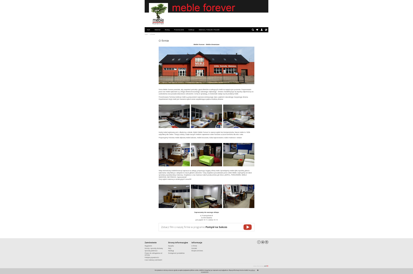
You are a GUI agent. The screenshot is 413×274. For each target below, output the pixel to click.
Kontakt (194, 248)
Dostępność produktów (176, 253)
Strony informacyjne (178, 242)
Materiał (157, 30)
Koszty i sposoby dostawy (154, 248)
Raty (169, 248)
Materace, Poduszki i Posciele (209, 30)
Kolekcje (191, 30)
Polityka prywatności (152, 257)
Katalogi (171, 251)
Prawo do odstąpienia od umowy (153, 254)
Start (148, 30)
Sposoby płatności (151, 251)
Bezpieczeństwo (197, 251)
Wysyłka (171, 246)
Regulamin (148, 246)
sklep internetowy (258, 266)
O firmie (194, 246)
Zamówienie (151, 242)
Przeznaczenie (179, 30)
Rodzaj (167, 30)
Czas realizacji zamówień (153, 260)
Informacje (196, 242)
